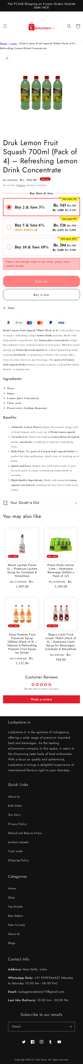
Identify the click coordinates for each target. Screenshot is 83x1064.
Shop (11, 897)
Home (4, 43)
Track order (15, 851)
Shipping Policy (18, 860)
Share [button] (11, 308)
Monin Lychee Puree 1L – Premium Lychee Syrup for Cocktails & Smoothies (22, 570)
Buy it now (41, 295)
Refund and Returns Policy (25, 833)
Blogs (11, 943)
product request (18, 842)
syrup (13, 43)
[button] (5, 26)
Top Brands (15, 907)
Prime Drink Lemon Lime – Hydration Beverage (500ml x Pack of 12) (60, 570)
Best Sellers (15, 916)
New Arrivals (16, 925)
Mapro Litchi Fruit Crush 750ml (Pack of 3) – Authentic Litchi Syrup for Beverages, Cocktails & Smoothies (61, 642)
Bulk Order (15, 806)
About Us (14, 797)
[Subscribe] (70, 1026)
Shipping (21, 185)
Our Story (14, 815)
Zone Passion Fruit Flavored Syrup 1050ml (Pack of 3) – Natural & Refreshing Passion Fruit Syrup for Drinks (22, 643)
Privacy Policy (17, 824)
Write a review (41, 699)
